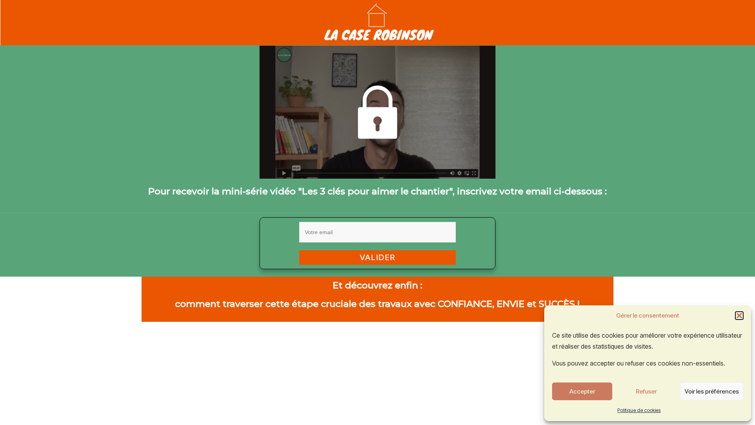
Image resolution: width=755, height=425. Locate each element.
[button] (739, 316)
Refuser (646, 391)
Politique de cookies (639, 410)
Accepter (582, 391)
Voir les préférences (712, 391)
